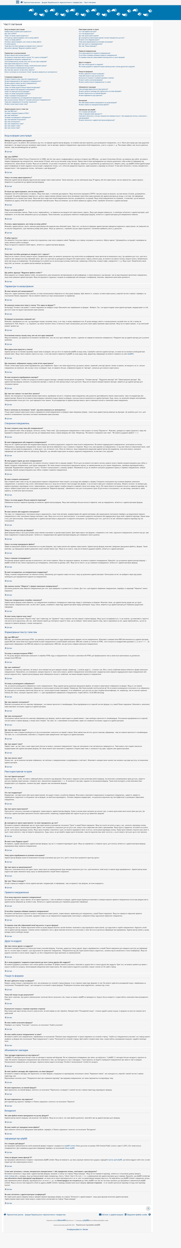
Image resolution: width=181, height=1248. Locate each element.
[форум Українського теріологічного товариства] (90, 12)
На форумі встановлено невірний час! (18, 59)
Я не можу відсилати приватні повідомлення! (94, 53)
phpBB (130, 354)
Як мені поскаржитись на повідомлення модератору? (23, 98)
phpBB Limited (70, 1146)
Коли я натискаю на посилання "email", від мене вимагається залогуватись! (31, 72)
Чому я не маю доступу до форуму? (17, 91)
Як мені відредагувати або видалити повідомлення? (23, 81)
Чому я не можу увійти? (13, 40)
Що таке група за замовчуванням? (91, 44)
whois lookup (9, 1176)
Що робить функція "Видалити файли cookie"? (21, 48)
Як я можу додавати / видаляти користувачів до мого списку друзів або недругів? (107, 66)
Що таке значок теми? (12, 128)
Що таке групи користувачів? (89, 36)
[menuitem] (135, 1214)
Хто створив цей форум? (87, 112)
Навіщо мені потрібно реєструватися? (18, 31)
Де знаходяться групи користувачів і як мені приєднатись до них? (101, 38)
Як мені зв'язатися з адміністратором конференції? (97, 120)
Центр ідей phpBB (115, 1160)
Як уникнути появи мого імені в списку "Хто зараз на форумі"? (26, 57)
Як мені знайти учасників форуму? (91, 80)
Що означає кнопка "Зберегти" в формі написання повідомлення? (28, 100)
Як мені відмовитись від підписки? (90, 95)
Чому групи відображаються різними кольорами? (96, 42)
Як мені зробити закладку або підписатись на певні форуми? (100, 91)
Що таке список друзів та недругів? (91, 64)
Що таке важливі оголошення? (15, 119)
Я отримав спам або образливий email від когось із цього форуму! (102, 57)
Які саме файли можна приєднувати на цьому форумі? (98, 102)
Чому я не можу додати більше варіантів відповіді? (22, 87)
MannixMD (62, 1220)
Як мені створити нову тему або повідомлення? (21, 79)
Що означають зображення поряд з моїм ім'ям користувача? (26, 66)
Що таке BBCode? (11, 111)
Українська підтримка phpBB (88, 1225)
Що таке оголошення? (12, 122)
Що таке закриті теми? (12, 126)
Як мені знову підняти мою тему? (16, 104)
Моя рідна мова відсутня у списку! (16, 64)
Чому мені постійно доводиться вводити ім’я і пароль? (24, 46)
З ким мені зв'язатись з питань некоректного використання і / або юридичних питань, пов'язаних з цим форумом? (113, 117)
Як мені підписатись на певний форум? (92, 93)
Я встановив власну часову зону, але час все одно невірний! (26, 61)
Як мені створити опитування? (15, 85)
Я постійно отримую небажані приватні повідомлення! (98, 55)
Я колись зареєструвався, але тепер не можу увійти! (23, 42)
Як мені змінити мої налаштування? (17, 55)
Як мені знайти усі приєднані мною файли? (94, 105)
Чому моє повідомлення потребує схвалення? (21, 102)
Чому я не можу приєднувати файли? (18, 94)
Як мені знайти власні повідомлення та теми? (95, 82)
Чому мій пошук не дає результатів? (91, 76)
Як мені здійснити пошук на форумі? (91, 74)
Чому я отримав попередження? (16, 96)
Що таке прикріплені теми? (14, 124)
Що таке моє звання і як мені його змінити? (20, 70)
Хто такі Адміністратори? (88, 31)
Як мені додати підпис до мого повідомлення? (21, 83)
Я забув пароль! (10, 44)
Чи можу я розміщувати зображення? (18, 117)
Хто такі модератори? (86, 34)
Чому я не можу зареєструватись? (17, 36)
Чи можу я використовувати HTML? (17, 113)
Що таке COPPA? (11, 34)
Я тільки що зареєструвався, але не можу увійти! (22, 38)
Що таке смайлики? (11, 115)
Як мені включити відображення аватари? (19, 68)
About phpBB (69, 1148)
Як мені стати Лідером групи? (89, 40)
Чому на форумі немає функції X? (90, 114)
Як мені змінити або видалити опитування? (20, 89)
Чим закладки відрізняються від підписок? (93, 89)
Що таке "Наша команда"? (88, 46)
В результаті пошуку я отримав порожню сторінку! (96, 78)
